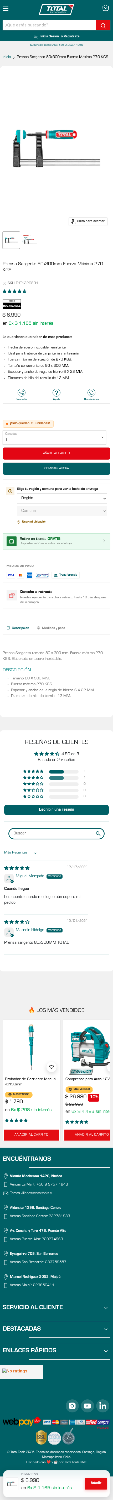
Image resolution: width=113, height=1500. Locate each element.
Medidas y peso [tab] (53, 628)
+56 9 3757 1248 (52, 1185)
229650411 (43, 1286)
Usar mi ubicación (34, 522)
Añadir (96, 1483)
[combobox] (49, 25)
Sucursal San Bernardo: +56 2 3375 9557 (56, 45)
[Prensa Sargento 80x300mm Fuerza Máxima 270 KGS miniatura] (11, 240)
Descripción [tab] (20, 628)
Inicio (7, 57)
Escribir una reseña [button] (56, 810)
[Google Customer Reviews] (21, 1372)
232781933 (59, 1216)
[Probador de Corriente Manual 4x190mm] (31, 1047)
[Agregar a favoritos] (51, 1067)
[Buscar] (103, 25)
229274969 (52, 1239)
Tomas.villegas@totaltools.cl (31, 1193)
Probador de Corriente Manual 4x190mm (30, 1082)
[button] (15, 292)
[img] (16, 869)
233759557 (55, 1263)
